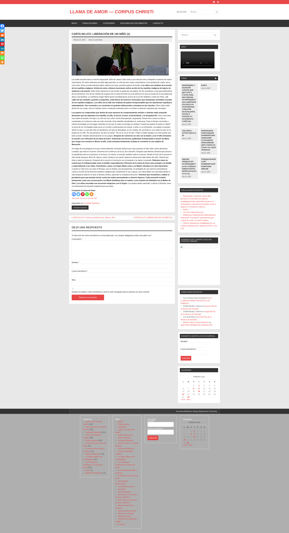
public (87, 470)
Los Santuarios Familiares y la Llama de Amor (93, 464)
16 (199, 391)
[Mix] (2, 53)
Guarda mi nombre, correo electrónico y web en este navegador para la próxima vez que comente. (111, 292)
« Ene (183, 399)
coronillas (122, 489)
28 (188, 397)
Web (73, 280)
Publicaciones (90, 23)
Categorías (109, 23)
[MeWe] (2, 48)
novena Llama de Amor (127, 511)
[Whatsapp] (87, 194)
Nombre (75, 262)
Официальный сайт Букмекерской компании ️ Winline (208, 164)
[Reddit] (2, 35)
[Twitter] (78, 194)
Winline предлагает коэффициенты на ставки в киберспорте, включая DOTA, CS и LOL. (189, 166)
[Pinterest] (83, 194)
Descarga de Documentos (133, 23)
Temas (183, 78)
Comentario (77, 239)
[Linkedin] (2, 39)
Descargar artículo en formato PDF (84, 198)
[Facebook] (74, 194)
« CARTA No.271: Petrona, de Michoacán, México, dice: (93, 218)
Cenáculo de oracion (126, 486)
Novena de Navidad (126, 514)
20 (183, 394)
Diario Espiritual (91, 440)
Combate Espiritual (91, 203)
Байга (204, 85)
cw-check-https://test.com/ (189, 133)
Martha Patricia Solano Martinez (196, 322)
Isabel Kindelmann (92, 454)
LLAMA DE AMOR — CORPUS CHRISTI (112, 11)
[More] (91, 194)
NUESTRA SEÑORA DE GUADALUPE (196, 325)
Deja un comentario (96, 39)
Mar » (189, 399)
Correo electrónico (80, 271)
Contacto (158, 23)
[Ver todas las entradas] (215, 78)
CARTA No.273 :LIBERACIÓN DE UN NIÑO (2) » (153, 218)
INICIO (74, 23)
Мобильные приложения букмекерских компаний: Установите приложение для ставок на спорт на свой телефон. (208, 140)
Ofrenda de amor (124, 516)
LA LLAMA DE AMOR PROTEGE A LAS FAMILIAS (196, 300)
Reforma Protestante (93, 473)
